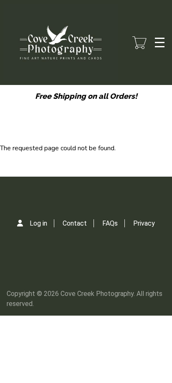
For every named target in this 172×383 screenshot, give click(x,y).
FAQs (110, 223)
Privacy (144, 223)
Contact (75, 223)
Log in (38, 223)
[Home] (60, 42)
